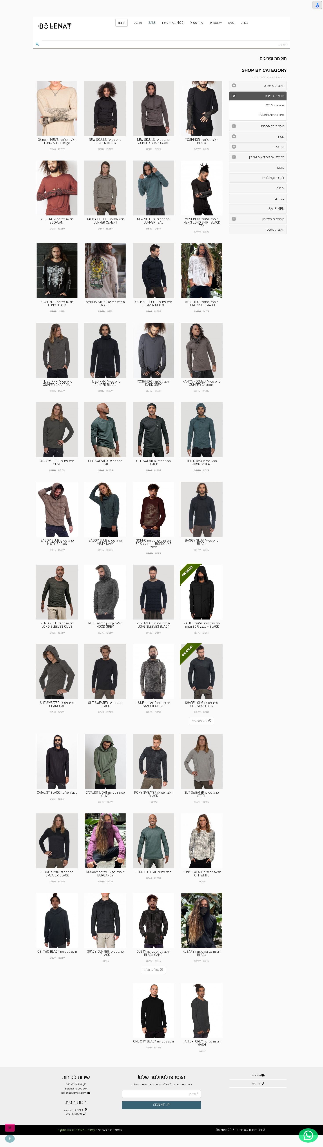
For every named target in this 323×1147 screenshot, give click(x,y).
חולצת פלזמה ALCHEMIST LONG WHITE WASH (201, 303)
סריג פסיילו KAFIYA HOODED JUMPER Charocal (201, 383)
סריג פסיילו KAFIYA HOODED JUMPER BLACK (153, 303)
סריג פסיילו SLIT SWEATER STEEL (201, 794)
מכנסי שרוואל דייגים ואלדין (266, 157)
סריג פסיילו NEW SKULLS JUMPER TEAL (153, 220)
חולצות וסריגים (274, 96)
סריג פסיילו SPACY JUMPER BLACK (105, 953)
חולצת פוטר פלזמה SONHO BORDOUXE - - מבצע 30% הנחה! (153, 544)
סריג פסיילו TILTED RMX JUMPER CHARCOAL (57, 383)
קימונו (280, 167)
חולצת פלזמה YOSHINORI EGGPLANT (57, 220)
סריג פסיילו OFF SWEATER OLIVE (57, 462)
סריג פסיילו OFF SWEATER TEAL (105, 462)
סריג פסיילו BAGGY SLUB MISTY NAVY (105, 542)
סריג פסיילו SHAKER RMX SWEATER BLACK (57, 873)
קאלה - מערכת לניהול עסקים (76, 1130)
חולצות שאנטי (275, 229)
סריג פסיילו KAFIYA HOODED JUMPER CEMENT (105, 220)
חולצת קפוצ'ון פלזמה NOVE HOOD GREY (105, 625)
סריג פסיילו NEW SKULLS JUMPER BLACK (105, 141)
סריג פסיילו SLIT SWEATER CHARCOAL (57, 704)
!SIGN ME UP (161, 1105)
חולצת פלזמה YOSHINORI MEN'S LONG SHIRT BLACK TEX (201, 222)
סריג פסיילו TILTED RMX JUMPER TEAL (202, 462)
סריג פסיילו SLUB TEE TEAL (153, 872)
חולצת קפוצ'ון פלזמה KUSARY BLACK (202, 953)
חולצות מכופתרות (272, 126)
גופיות (280, 136)
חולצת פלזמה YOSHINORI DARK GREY (153, 383)
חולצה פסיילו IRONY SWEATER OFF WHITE (201, 873)
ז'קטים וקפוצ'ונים (273, 178)
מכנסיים (279, 147)
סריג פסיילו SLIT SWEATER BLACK (105, 704)
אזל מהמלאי (200, 721)
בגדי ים (279, 198)
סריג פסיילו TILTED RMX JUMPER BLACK (105, 383)
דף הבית (282, 77)
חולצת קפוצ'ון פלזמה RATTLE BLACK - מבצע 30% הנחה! (201, 625)
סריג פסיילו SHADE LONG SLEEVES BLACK (201, 704)
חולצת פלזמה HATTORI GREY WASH (202, 1043)
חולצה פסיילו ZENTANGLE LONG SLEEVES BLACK (153, 625)
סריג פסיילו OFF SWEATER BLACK (153, 462)
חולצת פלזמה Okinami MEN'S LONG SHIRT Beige (57, 141)
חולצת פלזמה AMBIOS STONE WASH (105, 303)
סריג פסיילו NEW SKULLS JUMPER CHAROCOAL (153, 141)
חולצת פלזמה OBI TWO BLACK (57, 952)
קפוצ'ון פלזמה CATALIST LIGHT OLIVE (105, 794)
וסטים (280, 188)
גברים (272, 77)
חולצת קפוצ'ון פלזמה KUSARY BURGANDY (105, 873)
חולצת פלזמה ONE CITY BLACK (153, 1041)
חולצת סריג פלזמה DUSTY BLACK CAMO (153, 953)
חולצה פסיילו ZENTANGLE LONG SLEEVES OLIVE (57, 625)
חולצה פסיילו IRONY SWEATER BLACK (153, 794)
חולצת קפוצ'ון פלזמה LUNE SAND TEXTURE (153, 704)
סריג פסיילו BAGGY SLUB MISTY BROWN (57, 542)
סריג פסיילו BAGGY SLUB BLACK (201, 542)
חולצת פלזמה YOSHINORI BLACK (201, 141)
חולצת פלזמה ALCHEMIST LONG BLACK (57, 303)
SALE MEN (276, 209)
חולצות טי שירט (274, 85)
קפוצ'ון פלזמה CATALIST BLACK (57, 793)
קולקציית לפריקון (273, 219)
